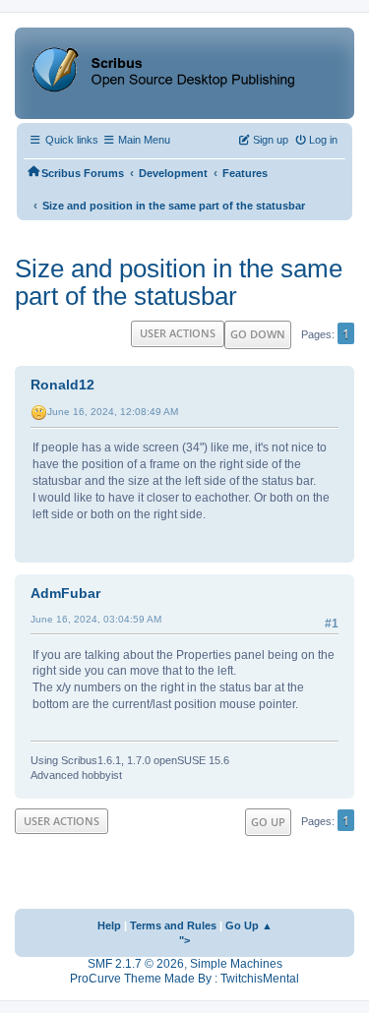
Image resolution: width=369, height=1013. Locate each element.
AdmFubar (65, 593)
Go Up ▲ (249, 925)
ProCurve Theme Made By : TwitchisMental (184, 978)
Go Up (268, 821)
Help (109, 925)
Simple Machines (236, 964)
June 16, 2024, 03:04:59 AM (96, 619)
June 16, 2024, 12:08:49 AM (112, 411)
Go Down (257, 334)
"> (184, 940)
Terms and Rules (173, 925)
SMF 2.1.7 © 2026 (136, 964)
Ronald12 (62, 384)
